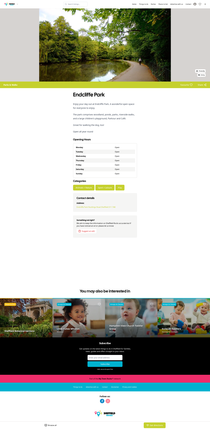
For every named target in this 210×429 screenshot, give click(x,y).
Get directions (156, 425)
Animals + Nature (84, 187)
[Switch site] (17, 4)
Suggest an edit (88, 231)
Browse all (52, 425)
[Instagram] (108, 401)
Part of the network (105, 379)
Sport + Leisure (105, 187)
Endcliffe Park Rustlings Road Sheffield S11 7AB (96, 207)
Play (120, 187)
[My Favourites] (200, 4)
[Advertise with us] (205, 4)
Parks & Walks (10, 85)
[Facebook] (102, 401)
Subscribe (105, 364)
